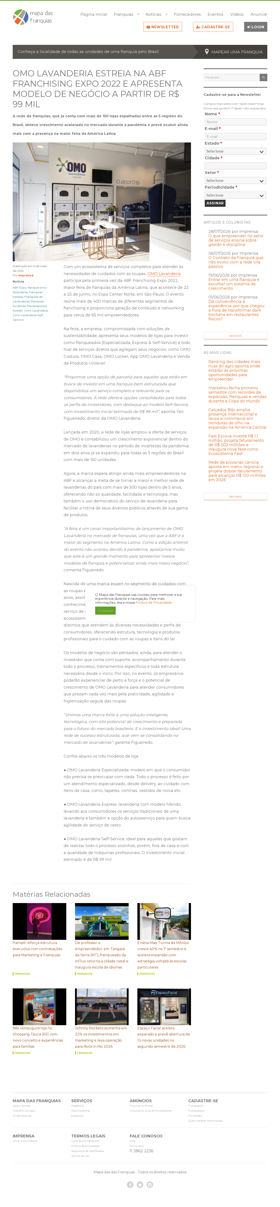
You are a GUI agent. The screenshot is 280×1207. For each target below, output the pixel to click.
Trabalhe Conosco (24, 1110)
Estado (213, 143)
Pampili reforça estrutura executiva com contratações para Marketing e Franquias (37, 949)
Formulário (137, 1145)
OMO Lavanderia (164, 273)
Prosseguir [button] (105, 611)
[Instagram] (150, 1184)
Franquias (123, 14)
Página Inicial (93, 14)
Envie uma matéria (25, 1140)
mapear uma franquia (237, 52)
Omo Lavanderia (36, 310)
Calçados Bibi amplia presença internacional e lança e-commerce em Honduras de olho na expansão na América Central (237, 418)
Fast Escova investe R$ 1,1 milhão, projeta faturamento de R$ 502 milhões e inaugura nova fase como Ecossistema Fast (236, 445)
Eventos (215, 14)
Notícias (153, 14)
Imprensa (25, 275)
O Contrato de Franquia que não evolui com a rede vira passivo (235, 262)
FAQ (133, 1140)
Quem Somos (21, 1105)
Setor (212, 172)
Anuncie (258, 14)
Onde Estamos (22, 1115)
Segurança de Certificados (87, 1151)
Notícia (18, 281)
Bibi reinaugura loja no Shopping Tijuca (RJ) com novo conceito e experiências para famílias (38, 1037)
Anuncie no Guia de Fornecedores (151, 1110)
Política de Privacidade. (154, 603)
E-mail (213, 128)
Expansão (77, 1115)
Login (257, 27)
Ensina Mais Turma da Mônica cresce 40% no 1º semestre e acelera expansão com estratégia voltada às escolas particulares (163, 955)
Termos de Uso (80, 1156)
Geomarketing (80, 1110)
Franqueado (195, 1105)
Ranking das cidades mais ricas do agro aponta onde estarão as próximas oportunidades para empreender (234, 370)
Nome (212, 114)
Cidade (213, 158)
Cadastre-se (215, 27)
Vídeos (237, 14)
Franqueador (196, 1110)
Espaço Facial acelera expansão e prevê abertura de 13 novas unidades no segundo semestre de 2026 (163, 1037)
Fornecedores (187, 14)
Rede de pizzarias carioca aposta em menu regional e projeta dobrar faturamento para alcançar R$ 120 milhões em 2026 (237, 471)
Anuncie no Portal (141, 1105)
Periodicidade (221, 187)
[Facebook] (130, 1184)
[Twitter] (140, 1184)
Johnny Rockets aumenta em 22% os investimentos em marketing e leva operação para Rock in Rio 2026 (101, 1037)
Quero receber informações (205, 1120)
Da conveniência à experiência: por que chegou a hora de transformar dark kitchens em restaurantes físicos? (236, 310)
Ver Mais (235, 335)
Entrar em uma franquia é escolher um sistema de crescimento (233, 284)
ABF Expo (19, 287)
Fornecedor (195, 1115)
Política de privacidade (85, 1145)
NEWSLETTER (164, 27)
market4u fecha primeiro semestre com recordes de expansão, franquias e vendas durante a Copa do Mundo (237, 395)
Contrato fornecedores (85, 1140)
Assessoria (77, 1105)
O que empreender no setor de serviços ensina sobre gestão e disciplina (235, 240)
